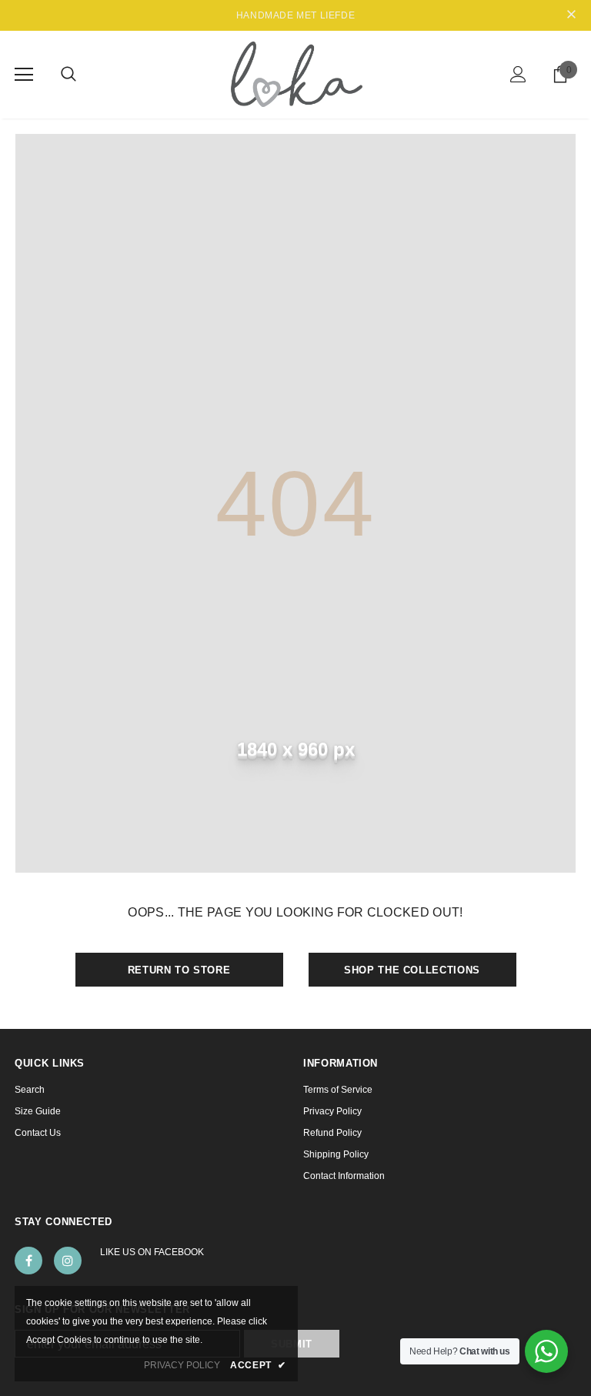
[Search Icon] (68, 74)
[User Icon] (518, 74)
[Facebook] (28, 1260)
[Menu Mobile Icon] (24, 74)
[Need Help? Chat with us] (546, 1351)
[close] (571, 15)
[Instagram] (68, 1260)
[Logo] (295, 74)
